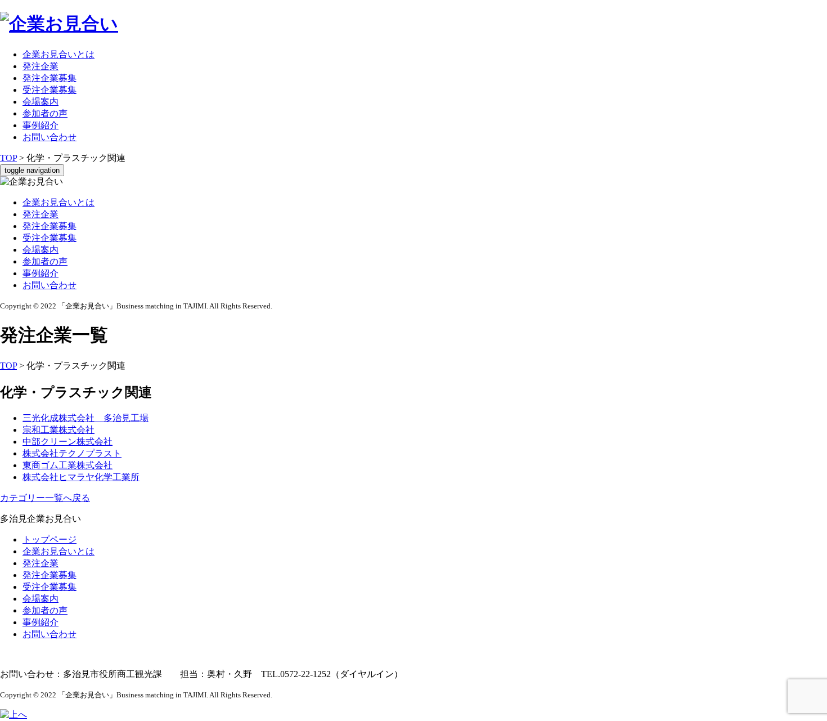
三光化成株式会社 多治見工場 (86, 418)
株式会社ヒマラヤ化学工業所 (81, 477)
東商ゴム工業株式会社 (68, 465)
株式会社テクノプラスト (72, 453)
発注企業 (41, 66)
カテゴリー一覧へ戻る (45, 498)
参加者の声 (45, 113)
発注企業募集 (50, 78)
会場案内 (41, 101)
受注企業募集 (50, 90)
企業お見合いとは (59, 54)
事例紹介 (41, 125)
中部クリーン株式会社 (68, 441)
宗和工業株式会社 (59, 430)
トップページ (50, 539)
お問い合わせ (50, 137)
